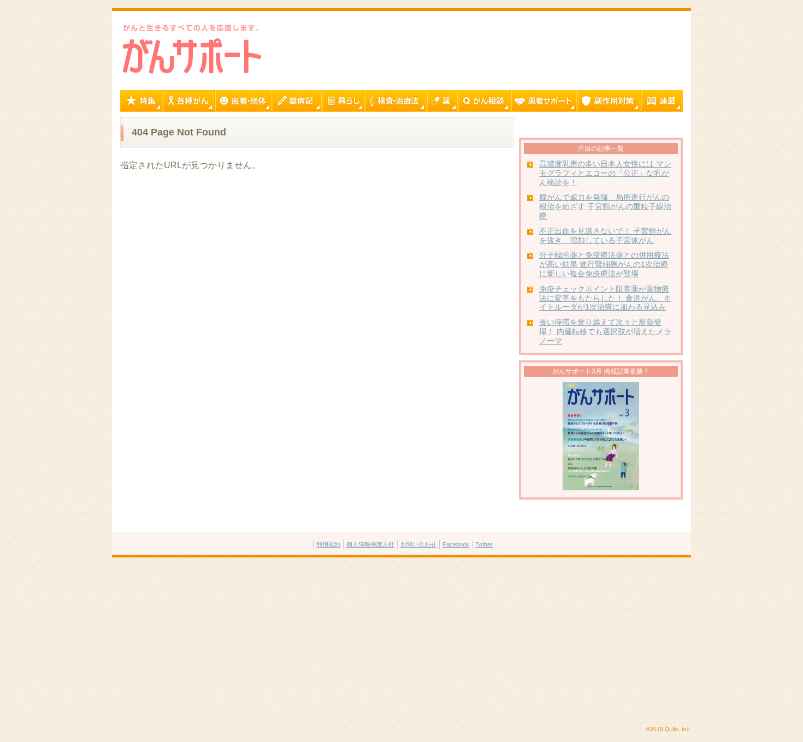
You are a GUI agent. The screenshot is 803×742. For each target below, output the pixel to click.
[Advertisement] (401, 642)
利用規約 (328, 544)
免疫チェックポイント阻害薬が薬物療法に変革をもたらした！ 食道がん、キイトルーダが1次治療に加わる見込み (605, 298)
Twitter (484, 544)
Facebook (455, 544)
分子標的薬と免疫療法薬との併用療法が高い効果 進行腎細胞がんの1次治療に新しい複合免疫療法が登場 (604, 264)
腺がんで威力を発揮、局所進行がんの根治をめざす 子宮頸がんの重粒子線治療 (605, 206)
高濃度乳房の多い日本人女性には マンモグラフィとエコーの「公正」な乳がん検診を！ (605, 173)
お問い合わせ (418, 544)
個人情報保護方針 (370, 544)
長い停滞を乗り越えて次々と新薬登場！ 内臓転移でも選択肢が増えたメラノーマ (605, 331)
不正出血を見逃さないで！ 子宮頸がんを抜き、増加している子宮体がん (605, 236)
